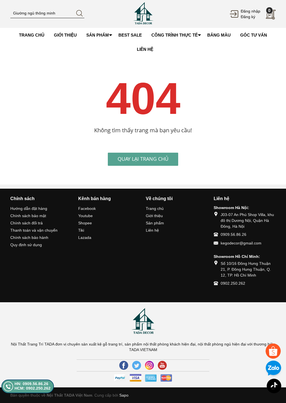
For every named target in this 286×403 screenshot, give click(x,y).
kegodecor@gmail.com (241, 243)
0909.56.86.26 (233, 234)
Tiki (81, 230)
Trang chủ (155, 208)
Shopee (85, 223)
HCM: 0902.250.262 (33, 388)
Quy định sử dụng (26, 245)
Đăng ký (248, 17)
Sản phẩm (155, 223)
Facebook (87, 208)
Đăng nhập (250, 11)
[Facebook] (123, 365)
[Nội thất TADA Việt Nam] (143, 13)
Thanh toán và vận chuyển (34, 230)
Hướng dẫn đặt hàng (28, 208)
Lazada (84, 237)
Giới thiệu (154, 216)
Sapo (123, 395)
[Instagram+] (149, 365)
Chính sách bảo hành (29, 237)
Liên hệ (152, 230)
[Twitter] (136, 365)
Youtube (85, 216)
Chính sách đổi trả (26, 223)
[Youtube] (162, 365)
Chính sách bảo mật (28, 216)
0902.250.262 (233, 283)
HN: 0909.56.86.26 (31, 384)
